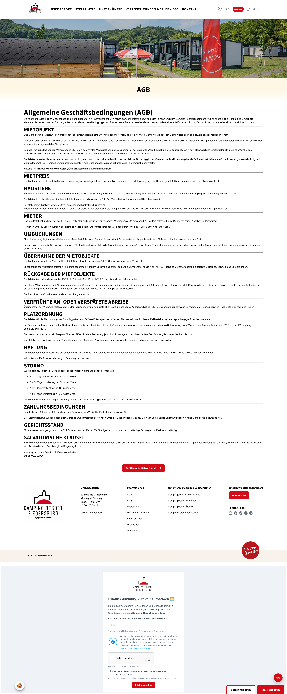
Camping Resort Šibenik (180, 506)
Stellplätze (85, 9)
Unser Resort (60, 9)
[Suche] (228, 9)
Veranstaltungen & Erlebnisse (152, 9)
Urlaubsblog (133, 524)
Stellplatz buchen (270, 689)
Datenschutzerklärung (138, 512)
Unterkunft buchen (241, 689)
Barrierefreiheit (134, 518)
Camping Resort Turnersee (182, 500)
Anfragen (238, 9)
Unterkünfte (110, 9)
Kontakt (189, 9)
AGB (129, 494)
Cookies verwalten (20, 685)
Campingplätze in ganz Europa (184, 494)
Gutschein (132, 530)
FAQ (129, 500)
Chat (279, 677)
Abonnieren (239, 495)
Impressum (133, 506)
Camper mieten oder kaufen (183, 512)
